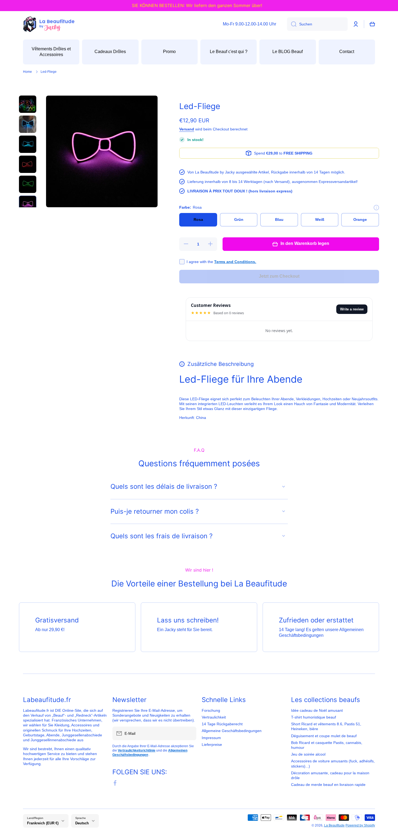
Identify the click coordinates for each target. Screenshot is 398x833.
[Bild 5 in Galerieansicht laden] (27, 184)
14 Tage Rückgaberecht (222, 724)
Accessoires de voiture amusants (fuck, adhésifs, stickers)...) (333, 763)
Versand (186, 129)
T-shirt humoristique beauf (313, 717)
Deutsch (82, 823)
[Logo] (48, 24)
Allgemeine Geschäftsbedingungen (232, 731)
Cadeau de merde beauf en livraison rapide (328, 784)
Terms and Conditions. (235, 262)
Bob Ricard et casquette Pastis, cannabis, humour (326, 745)
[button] (372, 24)
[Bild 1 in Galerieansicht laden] (27, 104)
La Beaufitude (334, 825)
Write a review (352, 309)
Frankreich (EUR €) (42, 823)
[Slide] (376, 207)
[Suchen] (291, 24)
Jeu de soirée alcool (308, 754)
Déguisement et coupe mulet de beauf (324, 736)
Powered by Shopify (360, 825)
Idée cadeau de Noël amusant (317, 710)
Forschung (211, 710)
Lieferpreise (212, 744)
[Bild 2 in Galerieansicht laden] (27, 124)
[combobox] (317, 24)
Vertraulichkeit (214, 717)
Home (27, 72)
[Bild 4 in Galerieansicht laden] (27, 164)
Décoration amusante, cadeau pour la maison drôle (330, 775)
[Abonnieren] (189, 733)
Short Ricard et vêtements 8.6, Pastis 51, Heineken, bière (326, 726)
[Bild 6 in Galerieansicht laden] (27, 204)
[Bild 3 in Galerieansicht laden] (27, 144)
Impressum (211, 738)
